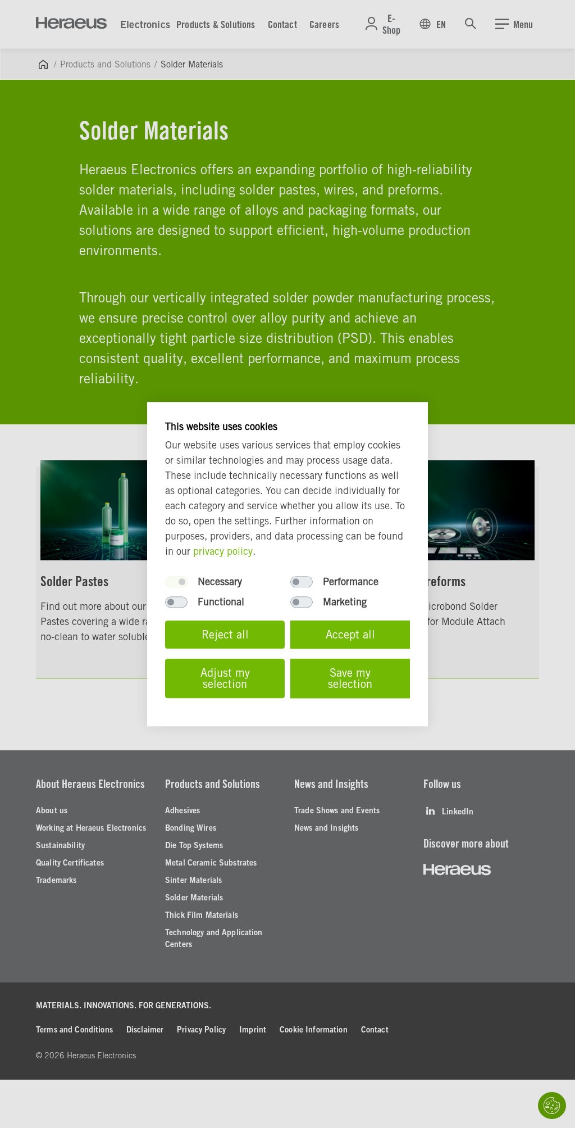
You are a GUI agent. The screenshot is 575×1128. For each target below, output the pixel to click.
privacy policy (223, 551)
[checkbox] (176, 581)
